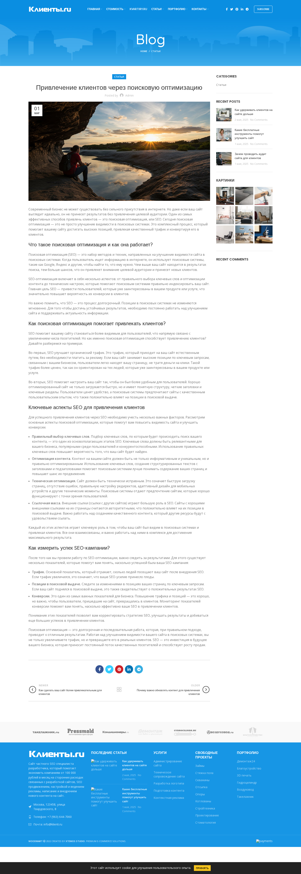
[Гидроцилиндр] (185, 732)
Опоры (200, 794)
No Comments (259, 120)
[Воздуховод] (220, 732)
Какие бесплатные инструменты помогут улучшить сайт (249, 134)
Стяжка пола (204, 773)
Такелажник (245, 797)
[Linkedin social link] (242, 9)
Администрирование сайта (168, 763)
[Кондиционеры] (115, 732)
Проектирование (207, 815)
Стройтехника (205, 808)
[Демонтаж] (150, 732)
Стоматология (205, 822)
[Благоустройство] (255, 732)
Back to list (119, 689)
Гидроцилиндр (247, 782)
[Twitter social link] (231, 9)
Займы (199, 766)
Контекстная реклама (169, 798)
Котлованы (203, 801)
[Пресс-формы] (80, 732)
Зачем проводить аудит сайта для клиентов (250, 156)
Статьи (156, 51)
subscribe (263, 9)
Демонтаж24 (246, 761)
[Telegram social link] (247, 9)
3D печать (244, 775)
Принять (202, 868)
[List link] (56, 817)
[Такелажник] (45, 732)
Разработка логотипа (169, 783)
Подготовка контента (169, 790)
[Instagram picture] (225, 196)
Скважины (202, 780)
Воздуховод (245, 789)
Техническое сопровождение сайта (169, 774)
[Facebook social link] (227, 9)
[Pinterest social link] (237, 9)
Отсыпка (201, 787)
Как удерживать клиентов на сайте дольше (254, 112)
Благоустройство (249, 768)
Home (143, 51)
